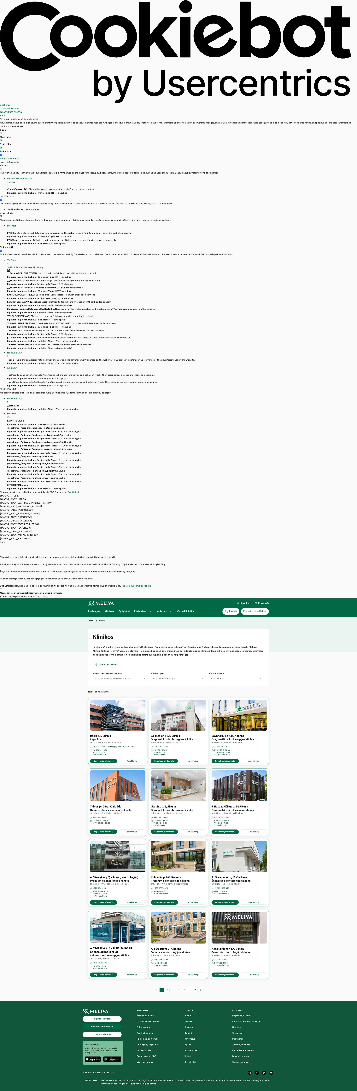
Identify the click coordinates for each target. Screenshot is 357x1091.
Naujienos (237, 1027)
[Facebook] (257, 1073)
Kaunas (188, 1022)
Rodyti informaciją (9, 159)
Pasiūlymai (237, 1039)
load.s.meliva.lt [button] (14, 355)
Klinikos (109, 611)
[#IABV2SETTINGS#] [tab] (11, 112)
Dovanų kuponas (240, 1056)
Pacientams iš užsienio (243, 1051)
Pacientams (141, 611)
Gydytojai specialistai (148, 1022)
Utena (187, 1056)
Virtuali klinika (185, 611)
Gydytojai (124, 611)
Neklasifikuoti (8, 389)
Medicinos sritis (216, 674)
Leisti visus (42, 597)
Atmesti (4, 597)
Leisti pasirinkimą (18, 597)
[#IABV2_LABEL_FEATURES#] (16, 521)
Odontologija (143, 1027)
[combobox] (95, 678)
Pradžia (91, 621)
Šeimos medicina (145, 1016)
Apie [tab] (2, 116)
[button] (179, 182)
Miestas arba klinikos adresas (107, 674)
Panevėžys (189, 1039)
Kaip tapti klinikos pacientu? (246, 1022)
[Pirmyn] (201, 990)
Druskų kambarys (145, 1033)
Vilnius (187, 1016)
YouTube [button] (11, 262)
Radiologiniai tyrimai (147, 1039)
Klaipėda (188, 1027)
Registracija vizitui (241, 1016)
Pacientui (237, 1010)
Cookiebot (73, 492)
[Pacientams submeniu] (150, 611)
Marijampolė (190, 1051)
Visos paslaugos (145, 1062)
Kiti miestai (190, 1062)
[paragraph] (175, 566)
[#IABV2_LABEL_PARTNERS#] (16, 532)
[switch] (1, 140)
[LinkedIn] (264, 1073)
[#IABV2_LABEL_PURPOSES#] (16, 510)
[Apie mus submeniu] (170, 611)
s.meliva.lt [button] (12, 370)
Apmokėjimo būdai (241, 1045)
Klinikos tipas (157, 674)
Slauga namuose (240, 1062)
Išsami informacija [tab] (9, 109)
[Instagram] (250, 1073)
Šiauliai (188, 1033)
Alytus (187, 1045)
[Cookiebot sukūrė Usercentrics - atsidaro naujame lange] (175, 51)
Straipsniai (237, 1033)
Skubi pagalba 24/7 (146, 1056)
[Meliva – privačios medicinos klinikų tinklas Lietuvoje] (101, 603)
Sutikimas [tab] (5, 105)
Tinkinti (32, 597)
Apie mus (162, 611)
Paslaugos (94, 611)
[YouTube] (271, 1073)
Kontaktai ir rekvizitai (104, 1073)
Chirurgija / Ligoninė (147, 1045)
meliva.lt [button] (11, 228)
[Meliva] (103, 1011)
